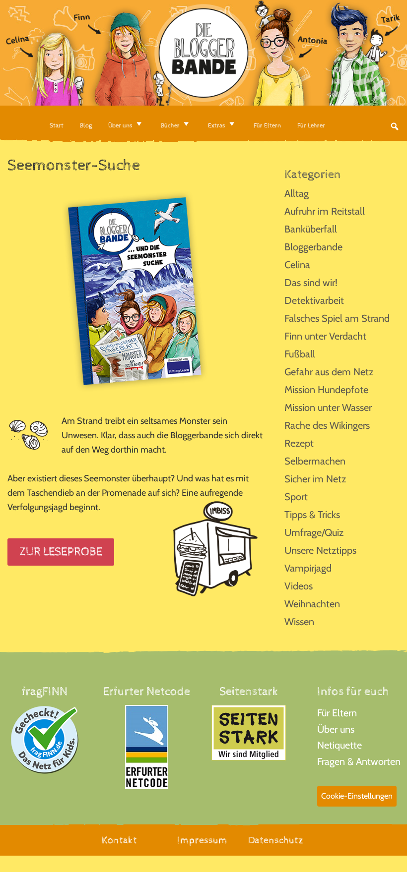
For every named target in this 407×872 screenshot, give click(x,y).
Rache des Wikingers (327, 425)
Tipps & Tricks (312, 515)
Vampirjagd (308, 568)
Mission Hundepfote (326, 390)
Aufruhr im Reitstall (324, 211)
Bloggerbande (313, 247)
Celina (297, 265)
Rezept (299, 443)
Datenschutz (275, 840)
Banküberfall (310, 229)
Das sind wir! (311, 283)
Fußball (299, 354)
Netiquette (339, 745)
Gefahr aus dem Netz (328, 372)
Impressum (202, 840)
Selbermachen (314, 461)
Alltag (296, 193)
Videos (298, 586)
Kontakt (119, 840)
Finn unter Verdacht (325, 336)
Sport (296, 497)
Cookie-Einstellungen (357, 796)
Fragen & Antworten (359, 761)
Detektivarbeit (314, 300)
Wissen (299, 622)
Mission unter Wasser (328, 407)
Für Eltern (337, 713)
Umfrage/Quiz (313, 532)
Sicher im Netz (315, 479)
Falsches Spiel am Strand (337, 318)
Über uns (335, 729)
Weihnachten (312, 604)
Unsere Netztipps (320, 550)
